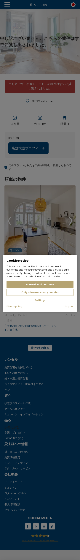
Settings (40, 300)
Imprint (69, 306)
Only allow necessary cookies (40, 292)
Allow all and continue (40, 284)
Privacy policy (14, 306)
